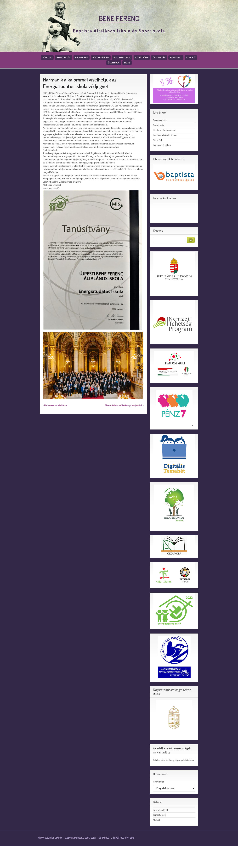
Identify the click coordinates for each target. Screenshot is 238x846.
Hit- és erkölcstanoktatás (164, 130)
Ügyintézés (159, 57)
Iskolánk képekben (162, 145)
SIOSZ (127, 62)
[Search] (191, 240)
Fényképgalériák (160, 810)
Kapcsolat (176, 57)
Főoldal (47, 57)
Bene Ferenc (119, 18)
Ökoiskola (113, 62)
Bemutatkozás (160, 120)
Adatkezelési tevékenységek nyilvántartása (173, 760)
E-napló (190, 57)
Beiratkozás (64, 57)
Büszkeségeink (100, 57)
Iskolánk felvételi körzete (164, 135)
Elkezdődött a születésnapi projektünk (123, 405)
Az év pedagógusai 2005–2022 (80, 837)
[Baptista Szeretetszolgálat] (174, 176)
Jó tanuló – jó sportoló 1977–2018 (116, 837)
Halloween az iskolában (55, 405)
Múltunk (156, 820)
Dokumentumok (122, 57)
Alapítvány (141, 57)
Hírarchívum (158, 782)
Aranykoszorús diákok (50, 837)
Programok (81, 57)
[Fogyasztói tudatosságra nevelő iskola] (174, 718)
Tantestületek (159, 815)
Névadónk (157, 140)
